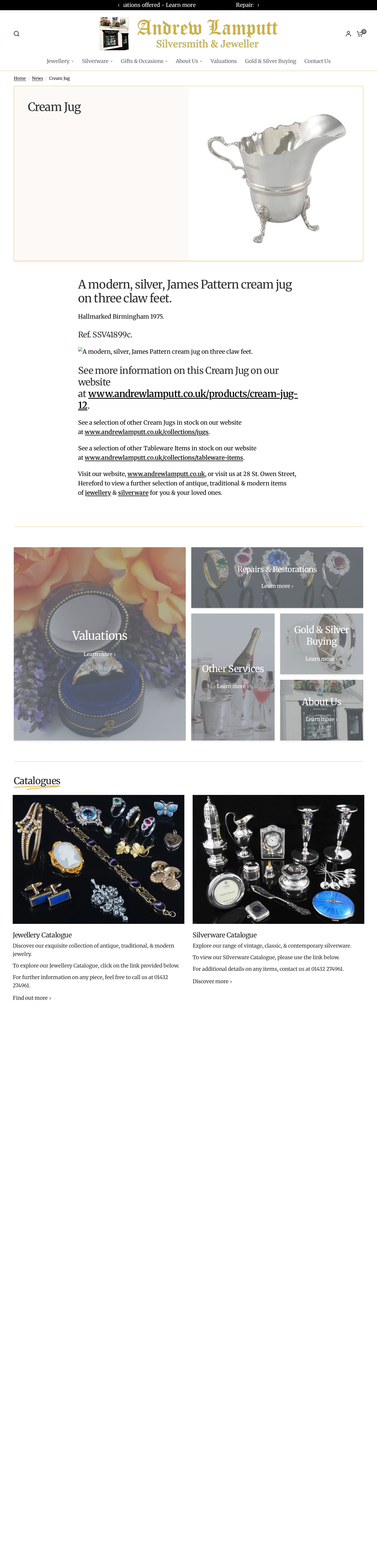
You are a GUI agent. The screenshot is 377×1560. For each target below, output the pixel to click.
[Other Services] (233, 677)
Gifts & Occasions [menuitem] (142, 61)
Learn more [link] (98, 654)
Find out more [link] (30, 998)
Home (20, 78)
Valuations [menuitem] (224, 61)
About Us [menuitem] (187, 61)
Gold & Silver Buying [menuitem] (270, 61)
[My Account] (348, 33)
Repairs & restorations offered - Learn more (188, 5)
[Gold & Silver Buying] (321, 644)
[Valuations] (100, 644)
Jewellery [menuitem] (58, 61)
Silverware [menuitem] (95, 61)
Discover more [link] (211, 981)
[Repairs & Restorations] (277, 577)
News (37, 78)
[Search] (18, 33)
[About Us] (321, 710)
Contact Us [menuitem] (317, 61)
